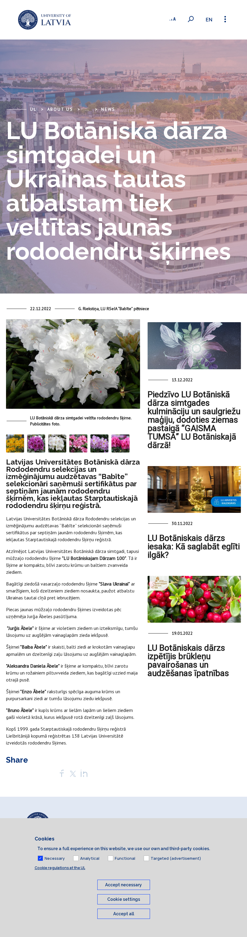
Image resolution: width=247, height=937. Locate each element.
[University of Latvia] (44, 20)
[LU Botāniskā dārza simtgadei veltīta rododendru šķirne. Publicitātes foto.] (73, 367)
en (209, 20)
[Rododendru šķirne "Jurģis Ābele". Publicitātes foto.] (36, 443)
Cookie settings (123, 899)
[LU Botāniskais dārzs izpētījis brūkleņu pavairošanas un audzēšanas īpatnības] (194, 599)
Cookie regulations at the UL (60, 867)
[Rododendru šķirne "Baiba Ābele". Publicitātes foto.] (57, 443)
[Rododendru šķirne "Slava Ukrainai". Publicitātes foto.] (15, 443)
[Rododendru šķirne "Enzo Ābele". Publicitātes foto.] (120, 443)
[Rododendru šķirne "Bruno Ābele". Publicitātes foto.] (99, 443)
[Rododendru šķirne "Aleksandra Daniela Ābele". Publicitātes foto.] (78, 443)
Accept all (123, 913)
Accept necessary (123, 884)
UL (33, 109)
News (108, 109)
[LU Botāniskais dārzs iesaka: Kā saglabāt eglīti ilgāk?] (194, 489)
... (87, 109)
